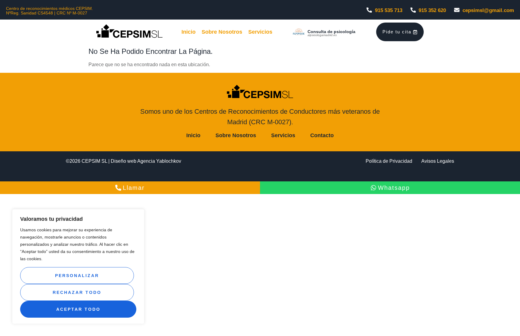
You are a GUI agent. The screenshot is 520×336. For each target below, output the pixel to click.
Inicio (188, 32)
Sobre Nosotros (222, 32)
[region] (78, 266)
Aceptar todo (78, 309)
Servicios (260, 32)
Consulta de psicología (331, 31)
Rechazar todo (77, 292)
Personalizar (77, 275)
